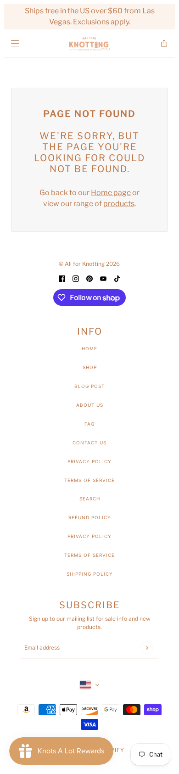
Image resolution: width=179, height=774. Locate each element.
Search (89, 498)
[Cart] (164, 43)
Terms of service (89, 555)
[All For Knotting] (89, 43)
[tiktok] (117, 278)
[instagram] (76, 278)
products (118, 203)
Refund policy (89, 517)
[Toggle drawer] (15, 43)
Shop (90, 367)
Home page (111, 192)
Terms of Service (89, 480)
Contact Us (89, 442)
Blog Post (89, 386)
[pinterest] (89, 278)
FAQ (89, 423)
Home (89, 348)
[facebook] (62, 278)
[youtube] (103, 278)
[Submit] (146, 647)
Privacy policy (89, 536)
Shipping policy (90, 574)
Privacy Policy (89, 461)
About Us (89, 405)
